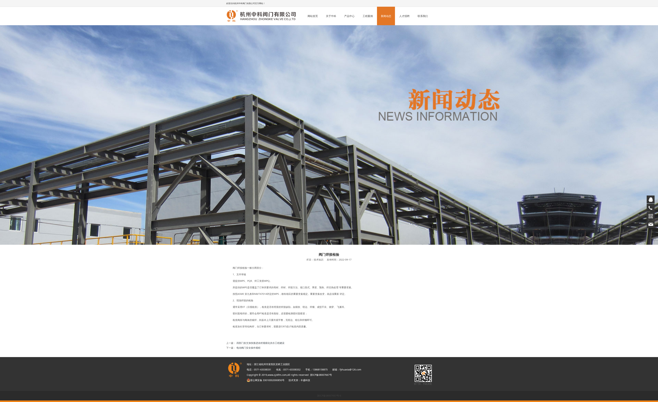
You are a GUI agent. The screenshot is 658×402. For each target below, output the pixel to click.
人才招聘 (404, 16)
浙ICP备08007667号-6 (329, 395)
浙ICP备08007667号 (321, 374)
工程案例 (368, 16)
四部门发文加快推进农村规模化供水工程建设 (260, 343)
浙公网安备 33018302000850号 (268, 380)
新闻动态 (386, 16)
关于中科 (331, 16)
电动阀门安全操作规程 (248, 347)
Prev (233, 135)
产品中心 (349, 16)
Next (424, 135)
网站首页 (313, 16)
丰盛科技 (305, 380)
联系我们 (423, 16)
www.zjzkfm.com (277, 374)
